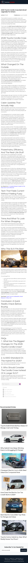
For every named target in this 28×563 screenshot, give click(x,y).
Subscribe (23, 550)
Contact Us (12, 558)
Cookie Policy (20, 559)
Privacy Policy (14, 559)
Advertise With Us (19, 558)
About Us (6, 558)
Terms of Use (7, 559)
